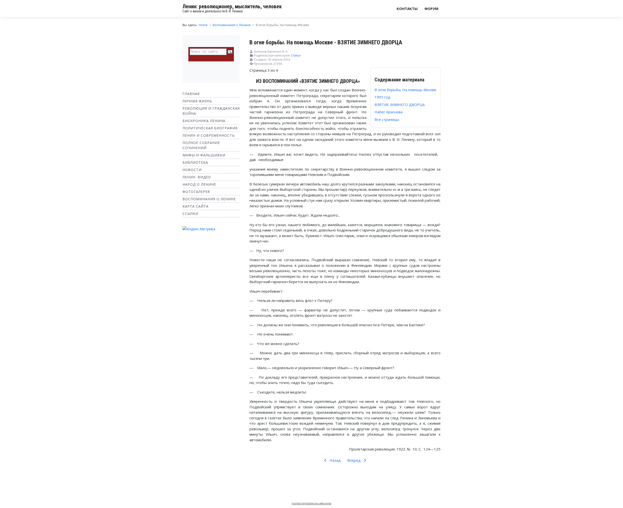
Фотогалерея (196, 191)
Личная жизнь (197, 101)
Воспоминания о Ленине (209, 199)
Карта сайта (196, 206)
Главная (191, 93)
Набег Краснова (389, 111)
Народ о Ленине (199, 184)
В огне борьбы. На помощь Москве (405, 89)
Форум (431, 8)
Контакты (407, 8)
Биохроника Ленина (204, 120)
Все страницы (387, 119)
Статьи (296, 55)
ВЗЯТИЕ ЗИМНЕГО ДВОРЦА (400, 104)
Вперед (354, 460)
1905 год (382, 97)
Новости (192, 169)
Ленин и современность (209, 135)
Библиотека (195, 162)
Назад (335, 460)
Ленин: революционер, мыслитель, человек (232, 6)
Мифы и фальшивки (204, 155)
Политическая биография (210, 128)
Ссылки (190, 213)
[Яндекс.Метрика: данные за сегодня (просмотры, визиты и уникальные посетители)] (199, 229)
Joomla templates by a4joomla (311, 503)
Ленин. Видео (197, 177)
